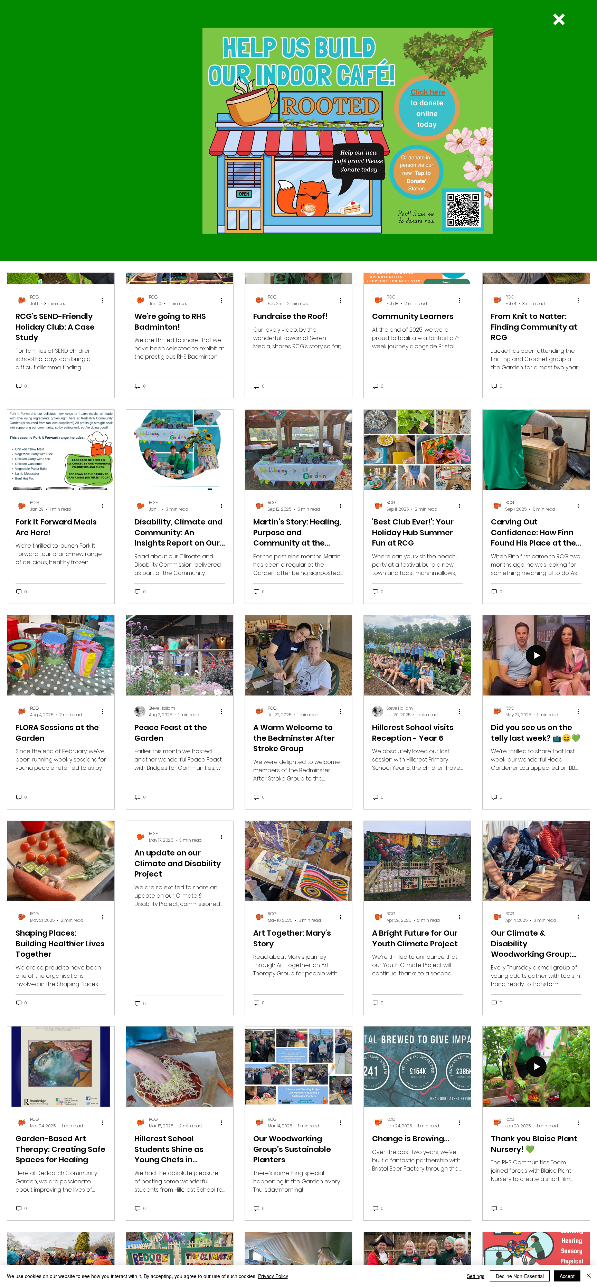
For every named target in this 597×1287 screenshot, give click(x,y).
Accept (567, 1275)
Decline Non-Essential (520, 1275)
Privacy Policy (273, 1275)
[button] (559, 19)
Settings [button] (475, 1275)
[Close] (589, 1275)
